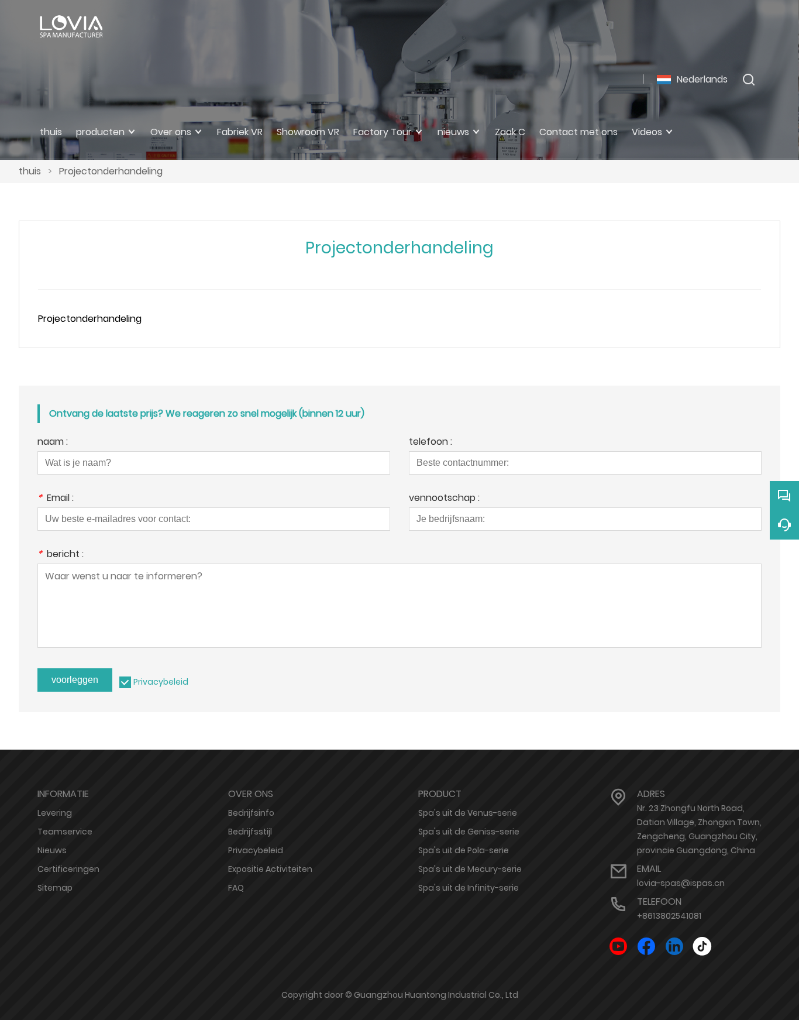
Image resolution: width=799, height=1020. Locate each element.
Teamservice (64, 831)
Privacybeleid (160, 682)
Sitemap (55, 888)
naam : (52, 442)
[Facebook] (646, 946)
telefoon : (430, 442)
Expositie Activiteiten (270, 869)
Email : (55, 498)
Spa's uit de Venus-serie (467, 813)
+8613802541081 (669, 916)
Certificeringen (68, 869)
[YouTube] (618, 946)
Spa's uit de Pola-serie (463, 850)
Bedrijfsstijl (250, 831)
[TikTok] (702, 946)
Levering (54, 813)
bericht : (60, 555)
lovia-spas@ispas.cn (681, 883)
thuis (30, 171)
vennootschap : (444, 498)
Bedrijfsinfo (251, 813)
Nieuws (52, 850)
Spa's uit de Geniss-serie (468, 831)
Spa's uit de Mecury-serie (470, 869)
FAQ (236, 888)
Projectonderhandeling (111, 171)
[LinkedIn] (674, 946)
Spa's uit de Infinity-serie (468, 888)
